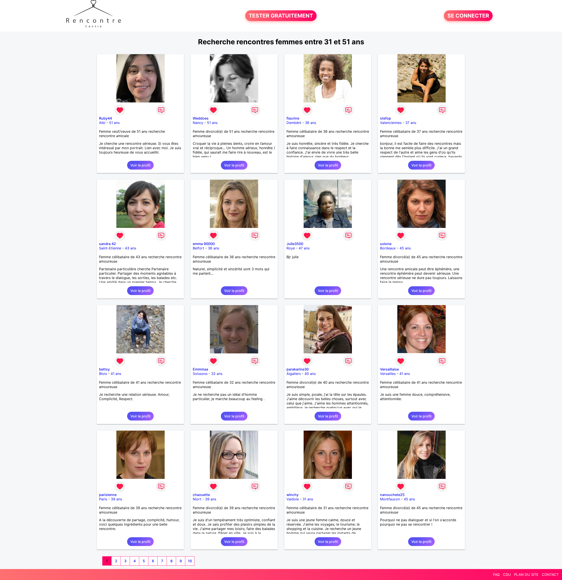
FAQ (496, 574)
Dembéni (293, 122)
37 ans (410, 122)
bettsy (104, 369)
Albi (102, 122)
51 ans (114, 122)
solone (385, 244)
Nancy (198, 122)
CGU (507, 574)
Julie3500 (294, 244)
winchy (292, 494)
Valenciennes (391, 122)
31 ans (308, 499)
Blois (103, 373)
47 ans (304, 248)
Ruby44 (105, 118)
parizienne (108, 494)
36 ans (310, 122)
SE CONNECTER (468, 16)
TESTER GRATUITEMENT (281, 16)
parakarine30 (297, 369)
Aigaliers (293, 373)
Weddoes (201, 118)
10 (190, 561)
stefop (385, 118)
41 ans (116, 373)
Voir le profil (140, 165)
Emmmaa (200, 369)
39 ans (116, 499)
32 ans (216, 373)
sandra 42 (107, 244)
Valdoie (292, 499)
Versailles (388, 373)
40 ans (310, 373)
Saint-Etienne (110, 248)
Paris (103, 499)
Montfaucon (390, 499)
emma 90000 (204, 244)
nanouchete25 (392, 494)
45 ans (405, 248)
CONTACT (550, 574)
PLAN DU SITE (526, 574)
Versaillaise (389, 369)
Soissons (200, 373)
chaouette (201, 494)
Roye (290, 248)
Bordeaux (388, 248)
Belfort (198, 248)
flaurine (292, 118)
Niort (197, 499)
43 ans (130, 248)
